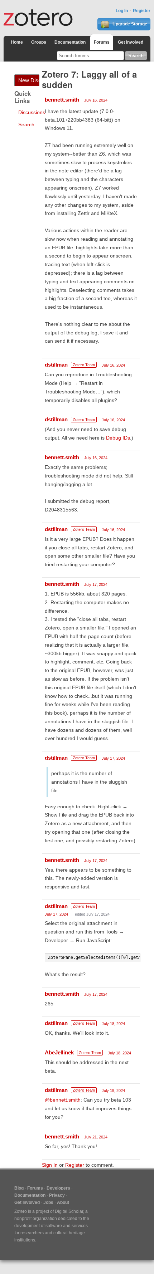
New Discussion (28, 80)
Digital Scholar (69, 1211)
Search (26, 124)
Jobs (48, 1202)
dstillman (56, 365)
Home (17, 42)
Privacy (57, 1195)
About (63, 1202)
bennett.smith (62, 100)
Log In (122, 10)
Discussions (31, 112)
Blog (19, 1188)
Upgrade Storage (129, 23)
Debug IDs (118, 438)
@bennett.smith (63, 1100)
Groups (38, 42)
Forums (102, 42)
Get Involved (130, 42)
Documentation (70, 42)
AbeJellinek (59, 1052)
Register (141, 10)
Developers (58, 1188)
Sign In (50, 1165)
